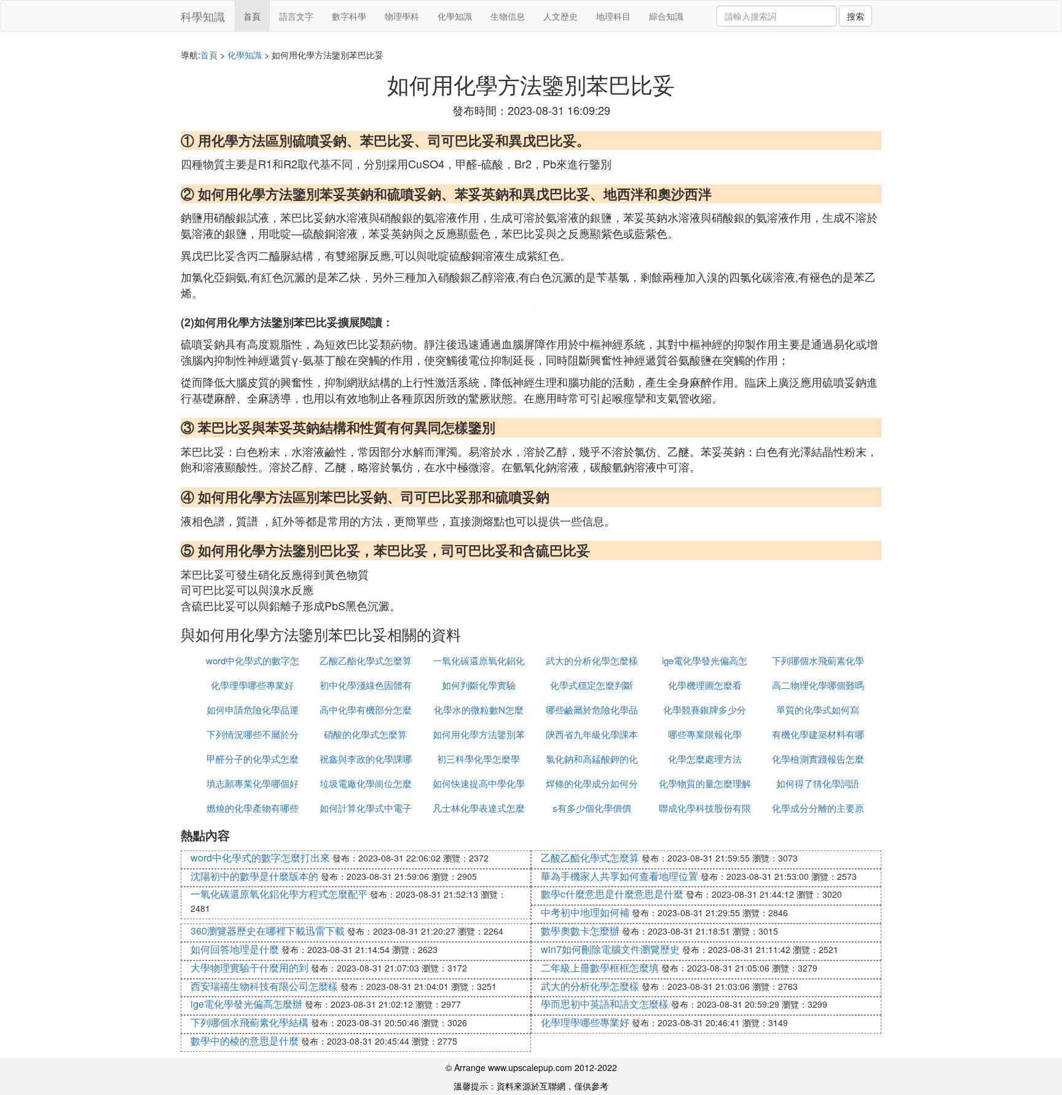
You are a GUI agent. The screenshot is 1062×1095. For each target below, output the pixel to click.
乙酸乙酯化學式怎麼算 (366, 660)
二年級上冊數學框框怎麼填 (600, 967)
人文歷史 (560, 16)
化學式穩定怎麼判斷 (591, 684)
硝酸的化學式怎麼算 (365, 734)
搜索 (855, 16)
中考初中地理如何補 (585, 912)
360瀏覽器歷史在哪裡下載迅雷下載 (268, 931)
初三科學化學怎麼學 (478, 758)
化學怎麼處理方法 (705, 758)
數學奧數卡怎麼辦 (580, 931)
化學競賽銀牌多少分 (704, 709)
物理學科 (402, 16)
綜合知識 (666, 16)
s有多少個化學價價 (592, 807)
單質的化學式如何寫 (817, 709)
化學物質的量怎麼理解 (705, 783)
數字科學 (349, 16)
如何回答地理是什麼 (235, 949)
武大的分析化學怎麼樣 (592, 660)
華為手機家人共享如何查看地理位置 (619, 876)
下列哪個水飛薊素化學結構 (250, 1022)
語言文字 (296, 16)
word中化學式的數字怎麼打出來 (260, 857)
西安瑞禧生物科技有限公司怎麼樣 (264, 986)
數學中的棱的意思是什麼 (245, 1041)
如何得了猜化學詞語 (817, 783)
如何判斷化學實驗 (479, 684)
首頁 (252, 16)
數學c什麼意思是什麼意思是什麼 (612, 894)
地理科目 (613, 16)
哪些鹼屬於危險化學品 (592, 709)
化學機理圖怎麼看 (705, 684)
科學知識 (203, 16)
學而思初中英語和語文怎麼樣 (605, 1004)
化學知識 (455, 16)
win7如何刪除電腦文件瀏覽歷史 (610, 949)
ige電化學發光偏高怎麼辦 (246, 1004)
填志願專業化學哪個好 (252, 783)
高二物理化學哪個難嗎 (818, 684)
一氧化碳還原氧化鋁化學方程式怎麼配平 (279, 894)
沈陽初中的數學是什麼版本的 (254, 876)
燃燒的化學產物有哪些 (252, 807)
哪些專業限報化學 (705, 734)
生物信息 (507, 16)
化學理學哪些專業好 (252, 684)
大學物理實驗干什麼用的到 (250, 967)
